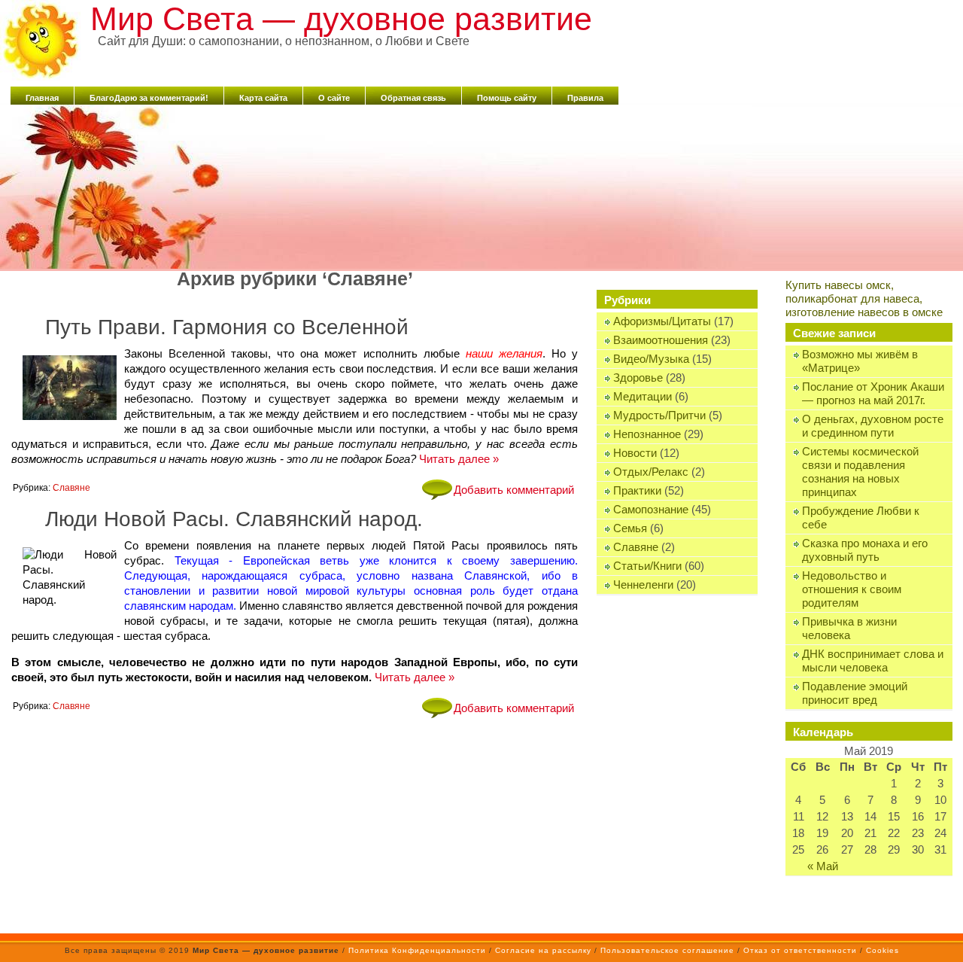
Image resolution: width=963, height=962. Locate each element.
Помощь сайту (506, 97)
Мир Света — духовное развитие (341, 19)
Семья (630, 528)
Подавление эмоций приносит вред (854, 693)
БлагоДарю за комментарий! (149, 97)
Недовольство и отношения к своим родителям (851, 589)
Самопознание (650, 509)
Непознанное (647, 434)
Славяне (635, 546)
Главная (42, 97)
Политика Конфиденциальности (417, 950)
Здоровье (638, 377)
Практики (637, 490)
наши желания (504, 353)
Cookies (882, 950)
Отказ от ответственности (800, 950)
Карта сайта (263, 97)
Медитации (642, 396)
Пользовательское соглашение (667, 950)
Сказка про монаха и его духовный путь (865, 550)
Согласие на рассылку (543, 950)
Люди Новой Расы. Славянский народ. (234, 519)
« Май (822, 866)
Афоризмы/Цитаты (662, 321)
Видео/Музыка (651, 358)
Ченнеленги (643, 584)
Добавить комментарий (514, 489)
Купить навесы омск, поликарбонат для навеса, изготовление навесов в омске (864, 298)
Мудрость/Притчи (659, 415)
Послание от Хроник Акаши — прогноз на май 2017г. (873, 393)
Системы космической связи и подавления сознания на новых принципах (860, 471)
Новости (635, 452)
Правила (585, 97)
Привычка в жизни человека (849, 628)
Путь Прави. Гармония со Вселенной (227, 327)
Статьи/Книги (647, 565)
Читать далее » (459, 458)
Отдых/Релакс (650, 471)
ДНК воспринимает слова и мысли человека (872, 660)
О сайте (334, 97)
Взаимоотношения (660, 339)
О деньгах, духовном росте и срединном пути (872, 426)
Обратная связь (413, 97)
